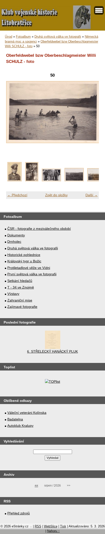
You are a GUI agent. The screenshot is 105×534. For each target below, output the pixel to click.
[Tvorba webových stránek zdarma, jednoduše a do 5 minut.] (31, 527)
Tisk (63, 526)
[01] (14, 180)
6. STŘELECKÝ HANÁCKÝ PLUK (52, 351)
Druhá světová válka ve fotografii (57, 36)
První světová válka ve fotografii (31, 274)
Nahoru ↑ (53, 531)
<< (36, 485)
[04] (74, 180)
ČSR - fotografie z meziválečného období (39, 229)
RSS (38, 526)
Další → (91, 195)
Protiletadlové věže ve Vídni (28, 268)
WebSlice (50, 526)
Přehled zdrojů (18, 513)
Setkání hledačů (19, 281)
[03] (51, 180)
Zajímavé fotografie (22, 307)
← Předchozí (17, 195)
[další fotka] (90, 115)
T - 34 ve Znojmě (20, 287)
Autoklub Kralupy (20, 426)
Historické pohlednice (23, 255)
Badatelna (15, 419)
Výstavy (13, 294)
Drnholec (14, 242)
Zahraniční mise (19, 300)
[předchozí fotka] (14, 115)
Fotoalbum (23, 36)
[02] (31, 180)
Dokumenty (16, 235)
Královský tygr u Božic (24, 261)
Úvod (8, 36)
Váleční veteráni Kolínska (26, 413)
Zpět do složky (56, 195)
